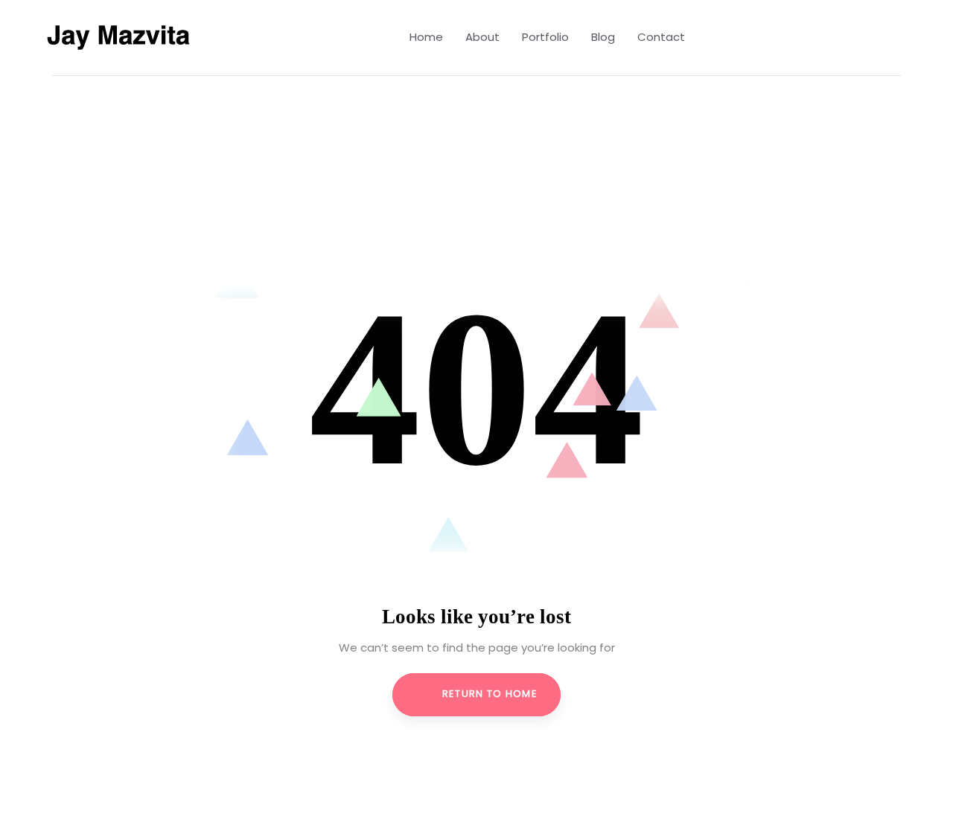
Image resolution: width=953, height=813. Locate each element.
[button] (905, 38)
